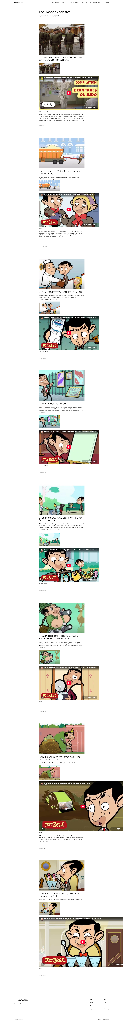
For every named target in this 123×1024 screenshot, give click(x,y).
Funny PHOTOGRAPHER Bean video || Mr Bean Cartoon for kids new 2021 (59, 637)
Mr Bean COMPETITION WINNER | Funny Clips (61, 292)
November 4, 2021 (42, 848)
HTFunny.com (19, 2)
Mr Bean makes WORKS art (52, 403)
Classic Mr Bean (43, 111)
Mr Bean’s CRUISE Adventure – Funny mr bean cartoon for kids (59, 894)
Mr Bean (41, 228)
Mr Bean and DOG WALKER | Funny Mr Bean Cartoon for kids (60, 519)
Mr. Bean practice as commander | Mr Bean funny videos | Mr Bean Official (60, 58)
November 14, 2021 (43, 246)
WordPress (106, 1019)
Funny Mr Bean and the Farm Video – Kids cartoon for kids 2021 (59, 758)
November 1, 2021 (42, 975)
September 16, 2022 (43, 125)
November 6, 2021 (42, 358)
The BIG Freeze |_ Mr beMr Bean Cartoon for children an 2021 (61, 172)
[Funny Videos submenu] (60, 2)
